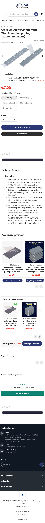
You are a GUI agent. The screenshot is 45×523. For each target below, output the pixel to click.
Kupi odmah (22, 134)
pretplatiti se (41, 464)
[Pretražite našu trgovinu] (36, 14)
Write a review (22, 393)
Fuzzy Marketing (17, 501)
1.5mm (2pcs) (9, 103)
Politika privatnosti (22, 509)
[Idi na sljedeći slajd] (42, 56)
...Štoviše (40, 80)
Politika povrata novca (22, 506)
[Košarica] (41, 14)
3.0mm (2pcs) (9, 108)
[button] (3, 14)
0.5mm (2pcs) (9, 98)
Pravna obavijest (22, 519)
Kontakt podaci (22, 517)
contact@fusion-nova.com (15, 447)
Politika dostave (22, 514)
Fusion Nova (32, 501)
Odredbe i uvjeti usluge (22, 512)
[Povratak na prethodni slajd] (2, 56)
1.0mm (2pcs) (26, 98)
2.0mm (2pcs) (26, 103)
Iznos (3, 115)
